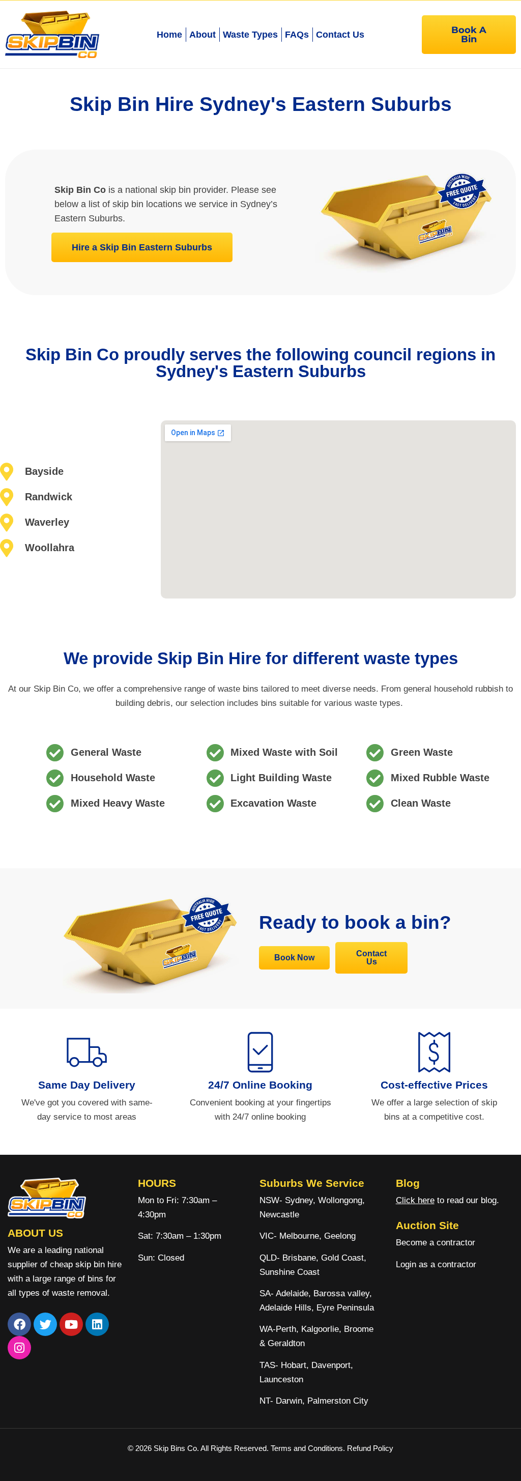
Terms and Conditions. (309, 1448)
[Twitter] (45, 1324)
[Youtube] (71, 1324)
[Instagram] (19, 1347)
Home (169, 35)
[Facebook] (19, 1324)
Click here (415, 1200)
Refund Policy (370, 1448)
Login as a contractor (436, 1264)
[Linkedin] (97, 1324)
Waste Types (250, 35)
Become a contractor (435, 1242)
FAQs (297, 35)
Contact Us (340, 35)
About (202, 35)
